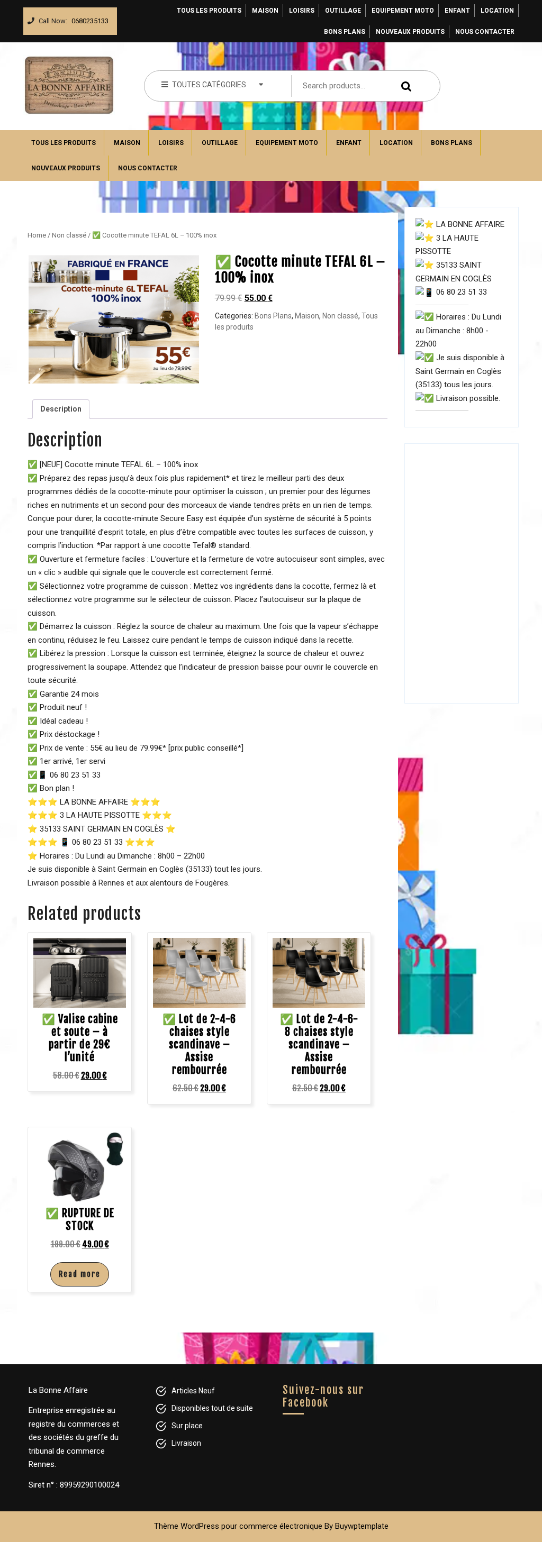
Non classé (69, 235)
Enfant (457, 10)
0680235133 (88, 18)
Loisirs (301, 10)
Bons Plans (344, 31)
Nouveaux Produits (410, 31)
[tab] (60, 409)
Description (61, 409)
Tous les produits (209, 10)
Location (497, 10)
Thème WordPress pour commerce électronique (238, 1526)
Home (37, 235)
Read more (80, 1274)
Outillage (343, 10)
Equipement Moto (403, 10)
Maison (265, 10)
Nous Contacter (484, 31)
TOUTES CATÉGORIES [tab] (209, 84)
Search (408, 86)
